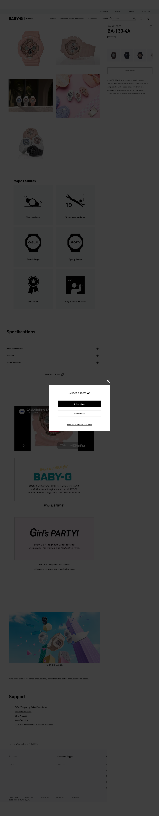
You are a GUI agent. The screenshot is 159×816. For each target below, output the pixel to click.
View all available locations (79, 424)
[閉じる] (108, 381)
